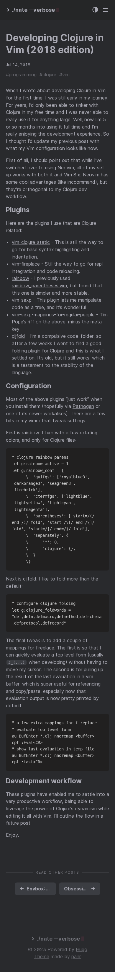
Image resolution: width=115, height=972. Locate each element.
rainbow (20, 278)
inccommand (81, 182)
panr (76, 956)
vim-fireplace (26, 264)
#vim (64, 74)
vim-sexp (22, 300)
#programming (21, 74)
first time (32, 98)
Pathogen (83, 406)
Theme (41, 956)
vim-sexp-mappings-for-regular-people (53, 315)
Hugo (81, 949)
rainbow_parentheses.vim (39, 285)
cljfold (18, 336)
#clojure (48, 74)
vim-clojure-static (31, 242)
